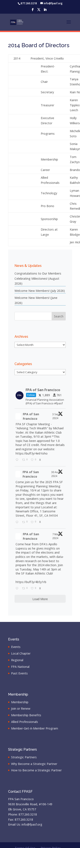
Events (15, 647)
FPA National (20, 667)
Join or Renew (20, 708)
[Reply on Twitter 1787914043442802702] (18, 589)
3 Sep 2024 (55, 416)
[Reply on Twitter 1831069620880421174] (18, 460)
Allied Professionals (24, 722)
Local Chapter (21, 653)
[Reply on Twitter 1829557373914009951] (18, 522)
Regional (17, 660)
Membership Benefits (26, 715)
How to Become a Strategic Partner (36, 770)
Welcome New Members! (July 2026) (40, 291)
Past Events (19, 673)
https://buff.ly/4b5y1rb (31, 582)
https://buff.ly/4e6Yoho (32, 453)
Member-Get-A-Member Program (34, 728)
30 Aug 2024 (55, 474)
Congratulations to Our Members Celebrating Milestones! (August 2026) (38, 278)
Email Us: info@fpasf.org (25, 824)
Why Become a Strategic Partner (34, 764)
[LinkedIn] (45, 11)
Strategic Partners (24, 757)
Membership (19, 702)
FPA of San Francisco (31, 416)
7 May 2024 (55, 536)
